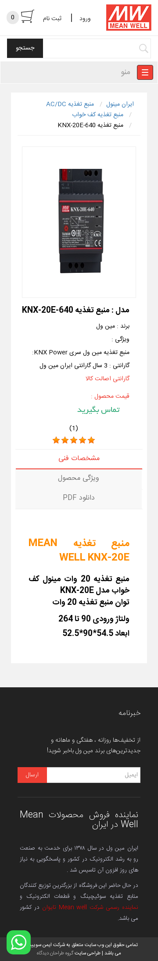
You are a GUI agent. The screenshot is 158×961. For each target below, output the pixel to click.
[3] (74, 440)
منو (125, 72)
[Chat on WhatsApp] (19, 942)
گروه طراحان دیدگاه (55, 953)
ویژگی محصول (78, 478)
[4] (82, 440)
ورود (85, 19)
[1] (56, 440)
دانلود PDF (79, 498)
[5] (91, 440)
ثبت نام (52, 19)
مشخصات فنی (79, 458)
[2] (65, 440)
